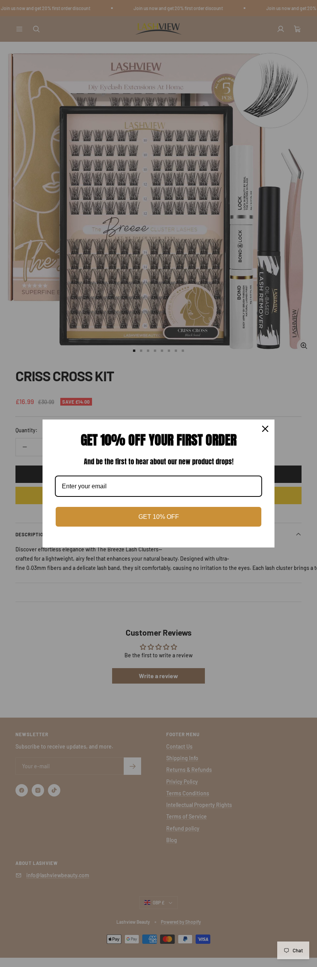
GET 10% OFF (158, 516)
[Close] (265, 429)
